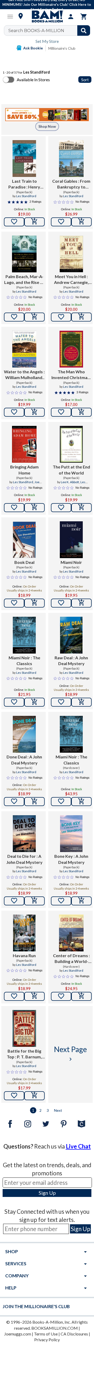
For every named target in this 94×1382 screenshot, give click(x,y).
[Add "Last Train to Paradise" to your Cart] (34, 221)
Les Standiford (26, 196)
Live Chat (78, 1146)
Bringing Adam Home (24, 469)
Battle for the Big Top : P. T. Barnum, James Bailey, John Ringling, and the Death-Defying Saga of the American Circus (24, 1054)
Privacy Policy (47, 1339)
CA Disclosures (74, 1333)
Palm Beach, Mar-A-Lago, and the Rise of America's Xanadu (24, 279)
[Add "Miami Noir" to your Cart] (81, 603)
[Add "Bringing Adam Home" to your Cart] (34, 507)
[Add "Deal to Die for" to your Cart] (34, 900)
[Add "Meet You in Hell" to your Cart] (81, 317)
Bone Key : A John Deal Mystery (71, 859)
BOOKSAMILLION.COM (54, 1327)
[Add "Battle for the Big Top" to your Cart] (34, 1095)
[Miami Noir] (71, 539)
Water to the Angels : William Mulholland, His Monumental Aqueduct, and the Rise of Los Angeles (24, 375)
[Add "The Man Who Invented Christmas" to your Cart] (81, 412)
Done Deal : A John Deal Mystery (24, 759)
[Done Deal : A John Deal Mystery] (24, 734)
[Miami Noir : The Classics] (24, 635)
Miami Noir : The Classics (24, 660)
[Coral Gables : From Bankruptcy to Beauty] (71, 158)
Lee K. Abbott (70, 482)
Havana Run (24, 955)
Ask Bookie (33, 48)
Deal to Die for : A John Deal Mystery (24, 859)
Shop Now (47, 126)
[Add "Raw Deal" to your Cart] (81, 702)
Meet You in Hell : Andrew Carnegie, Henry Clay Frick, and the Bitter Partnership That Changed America (71, 279)
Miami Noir (71, 562)
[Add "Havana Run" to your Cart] (34, 996)
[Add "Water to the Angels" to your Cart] (34, 412)
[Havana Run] (24, 933)
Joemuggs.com (17, 1333)
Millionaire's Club (61, 48)
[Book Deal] (24, 539)
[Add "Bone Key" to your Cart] (81, 900)
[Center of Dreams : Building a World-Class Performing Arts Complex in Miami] (71, 933)
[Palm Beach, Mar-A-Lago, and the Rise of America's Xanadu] (24, 254)
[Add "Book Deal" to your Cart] (34, 603)
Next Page (70, 1053)
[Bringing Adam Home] (24, 444)
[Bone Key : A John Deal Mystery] (71, 833)
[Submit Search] (83, 30)
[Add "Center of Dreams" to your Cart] (81, 996)
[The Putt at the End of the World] (71, 444)
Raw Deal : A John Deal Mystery (71, 660)
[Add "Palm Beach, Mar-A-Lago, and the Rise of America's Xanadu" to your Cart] (34, 317)
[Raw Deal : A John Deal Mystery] (71, 635)
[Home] (47, 17)
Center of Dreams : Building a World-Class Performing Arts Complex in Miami (71, 959)
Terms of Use (46, 1333)
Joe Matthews (28, 484)
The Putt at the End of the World (71, 469)
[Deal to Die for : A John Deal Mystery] (24, 833)
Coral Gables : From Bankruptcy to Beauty (71, 184)
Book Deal (24, 562)
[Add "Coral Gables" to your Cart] (81, 221)
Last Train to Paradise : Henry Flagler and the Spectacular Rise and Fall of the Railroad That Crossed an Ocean (24, 184)
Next (58, 1110)
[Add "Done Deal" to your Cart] (34, 801)
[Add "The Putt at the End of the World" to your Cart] (81, 507)
